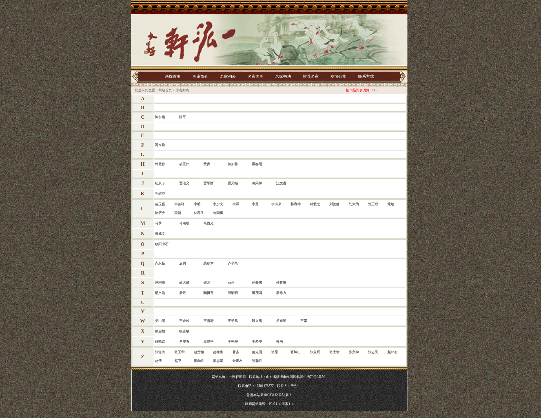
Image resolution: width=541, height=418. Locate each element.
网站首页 (165, 90)
